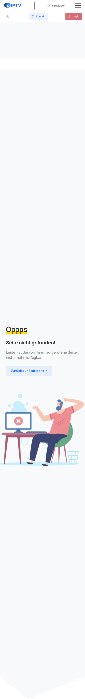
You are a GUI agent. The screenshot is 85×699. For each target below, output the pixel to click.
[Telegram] (7, 16)
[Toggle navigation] (78, 5)
